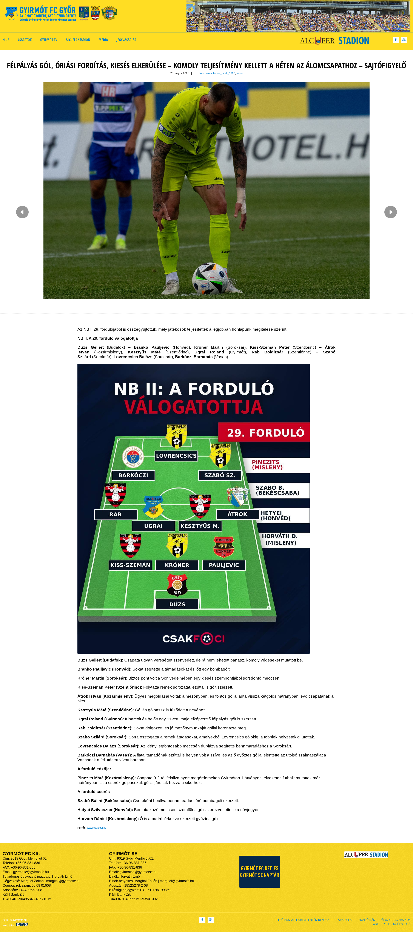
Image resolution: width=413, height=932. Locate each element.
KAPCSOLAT (345, 919)
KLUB (6, 39)
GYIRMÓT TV (48, 39)
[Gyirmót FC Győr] (63, 14)
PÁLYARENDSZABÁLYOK (395, 919)
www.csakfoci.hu (96, 827)
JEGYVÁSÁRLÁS (126, 39)
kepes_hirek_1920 (224, 73)
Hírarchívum (205, 73)
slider (239, 73)
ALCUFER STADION (78, 39)
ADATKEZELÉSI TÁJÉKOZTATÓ (391, 924)
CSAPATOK (25, 39)
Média (103, 39)
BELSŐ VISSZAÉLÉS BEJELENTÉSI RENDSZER (304, 919)
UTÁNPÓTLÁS (366, 919)
